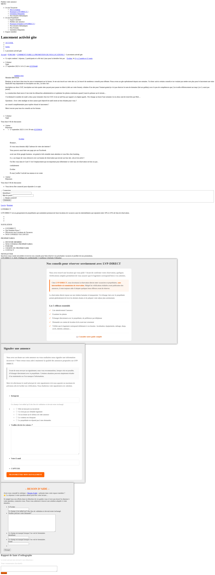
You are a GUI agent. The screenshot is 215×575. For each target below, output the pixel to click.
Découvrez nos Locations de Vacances (19, 232)
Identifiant (11, 535)
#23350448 (33, 66)
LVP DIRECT (10, 228)
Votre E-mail (16, 458)
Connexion (7, 200)
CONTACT (9, 250)
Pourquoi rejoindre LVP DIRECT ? (22, 24)
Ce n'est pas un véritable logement (30, 412)
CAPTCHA (15, 468)
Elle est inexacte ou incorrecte (28, 409)
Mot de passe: (8, 195)
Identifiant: (7, 193)
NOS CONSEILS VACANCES (16, 234)
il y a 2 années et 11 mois (83, 58)
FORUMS (11, 55)
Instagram (15, 396)
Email (10, 541)
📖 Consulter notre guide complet (89, 337)
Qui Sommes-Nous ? (12, 230)
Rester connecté (11, 198)
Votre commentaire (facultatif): (11, 563)
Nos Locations (15, 10)
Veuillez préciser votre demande (20, 513)
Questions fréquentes (17, 14)
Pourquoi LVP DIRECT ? (19, 12)
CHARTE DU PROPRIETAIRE (17, 248)
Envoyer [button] (4, 573)
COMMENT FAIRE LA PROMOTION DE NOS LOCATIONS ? (41, 55)
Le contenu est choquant (26, 417)
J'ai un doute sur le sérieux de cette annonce (33, 415)
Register (10, 205)
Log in (3, 205)
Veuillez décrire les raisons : (22, 425)
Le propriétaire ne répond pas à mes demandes (34, 420)
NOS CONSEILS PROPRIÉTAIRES (18, 244)
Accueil (3, 55)
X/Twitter (11, 507)
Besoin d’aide (32, 493)
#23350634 (38, 129)
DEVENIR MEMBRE (13, 242)
